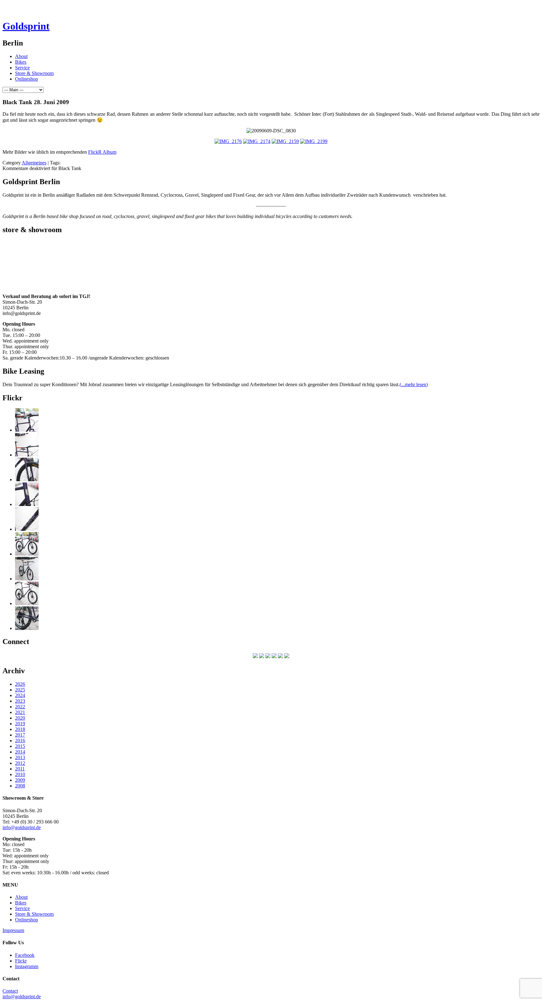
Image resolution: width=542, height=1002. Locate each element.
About (21, 56)
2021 (20, 712)
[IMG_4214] (27, 454)
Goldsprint (26, 26)
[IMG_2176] (228, 141)
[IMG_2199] (313, 141)
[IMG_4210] (27, 504)
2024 (20, 695)
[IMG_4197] (27, 603)
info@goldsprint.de (22, 827)
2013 (20, 757)
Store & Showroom (34, 73)
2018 (20, 729)
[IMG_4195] (27, 628)
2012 (20, 763)
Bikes (20, 62)
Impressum (13, 930)
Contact (10, 991)
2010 (20, 774)
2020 (20, 718)
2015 (20, 746)
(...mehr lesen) (414, 384)
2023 (20, 701)
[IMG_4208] (27, 529)
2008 (20, 785)
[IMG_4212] (27, 479)
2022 (20, 706)
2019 (20, 723)
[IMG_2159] (285, 141)
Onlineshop (26, 79)
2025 (20, 689)
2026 (20, 684)
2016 (20, 740)
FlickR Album (102, 152)
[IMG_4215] (27, 430)
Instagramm (26, 966)
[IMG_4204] (27, 578)
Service (22, 67)
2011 (20, 768)
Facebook (25, 955)
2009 (20, 780)
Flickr (21, 960)
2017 (20, 735)
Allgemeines (34, 162)
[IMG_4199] (27, 554)
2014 (20, 751)
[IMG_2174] (256, 141)
